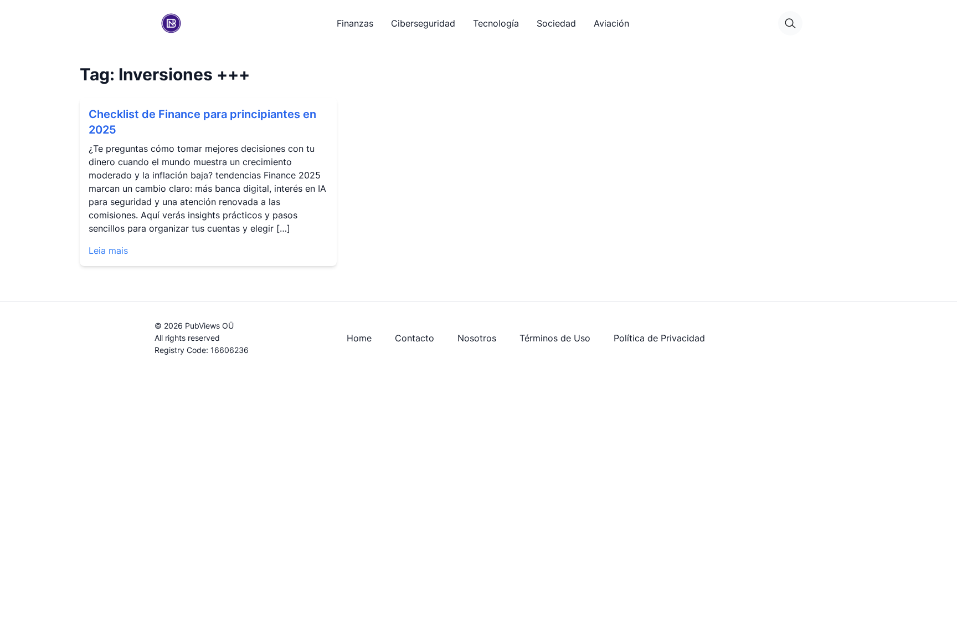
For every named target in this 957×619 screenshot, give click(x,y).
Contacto (414, 338)
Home (359, 338)
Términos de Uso (554, 338)
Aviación (611, 23)
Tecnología (496, 23)
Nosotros (476, 338)
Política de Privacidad (659, 338)
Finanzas (355, 23)
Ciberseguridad (423, 23)
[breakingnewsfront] (171, 23)
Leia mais (108, 250)
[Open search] (790, 23)
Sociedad (556, 23)
